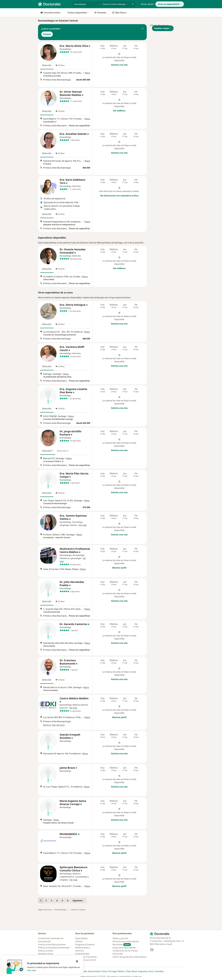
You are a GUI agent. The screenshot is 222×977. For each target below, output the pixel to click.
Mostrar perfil (119, 567)
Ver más (83, 525)
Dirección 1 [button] (47, 450)
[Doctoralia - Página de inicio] (54, 3)
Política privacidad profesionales (54, 947)
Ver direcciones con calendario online (119, 195)
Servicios (79, 950)
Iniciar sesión (147, 4)
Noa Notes (121, 944)
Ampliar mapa (161, 28)
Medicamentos (82, 947)
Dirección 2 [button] (62, 450)
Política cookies (45, 950)
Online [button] (61, 65)
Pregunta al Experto (85, 944)
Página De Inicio (45, 909)
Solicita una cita (119, 64)
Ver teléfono (119, 110)
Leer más (31, 970)
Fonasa (47, 34)
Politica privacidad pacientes (52, 944)
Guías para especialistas (124, 947)
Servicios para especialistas (126, 941)
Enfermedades (82, 953)
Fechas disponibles (77, 12)
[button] (143, 28)
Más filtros (120, 12)
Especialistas (81, 938)
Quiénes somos (45, 953)
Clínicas (79, 941)
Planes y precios (120, 938)
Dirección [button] (46, 65)
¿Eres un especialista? (169, 4)
